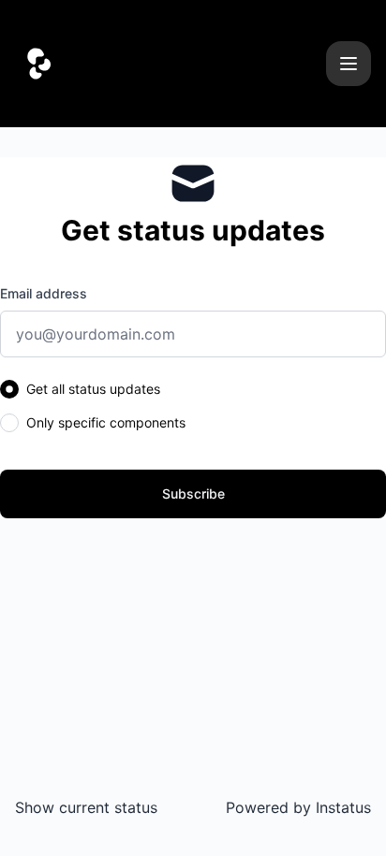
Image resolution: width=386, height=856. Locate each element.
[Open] (348, 63)
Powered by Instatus (298, 807)
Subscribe (193, 493)
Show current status (86, 807)
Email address (43, 293)
